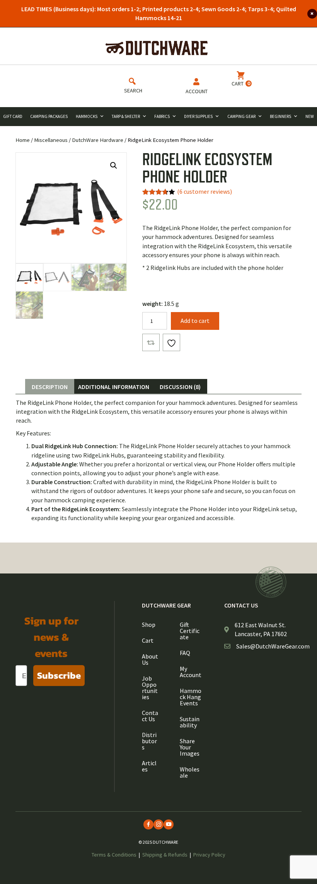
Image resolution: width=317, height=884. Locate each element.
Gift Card (12, 116)
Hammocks (86, 116)
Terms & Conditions (114, 854)
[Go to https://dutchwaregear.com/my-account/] (196, 87)
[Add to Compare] (151, 342)
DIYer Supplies (198, 116)
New (309, 116)
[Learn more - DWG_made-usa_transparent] (271, 582)
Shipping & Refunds (164, 854)
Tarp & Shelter (126, 116)
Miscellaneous (51, 140)
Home (22, 140)
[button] (114, 165)
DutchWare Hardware (97, 140)
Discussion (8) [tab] (180, 387)
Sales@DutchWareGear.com (273, 646)
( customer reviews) (204, 191)
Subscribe (59, 675)
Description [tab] (50, 387)
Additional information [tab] (113, 387)
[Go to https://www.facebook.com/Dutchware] (148, 824)
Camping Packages (49, 116)
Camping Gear (241, 116)
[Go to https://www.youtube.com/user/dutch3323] (169, 824)
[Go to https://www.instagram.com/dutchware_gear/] (158, 824)
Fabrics (162, 116)
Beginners (280, 116)
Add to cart (195, 320)
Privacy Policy (209, 854)
